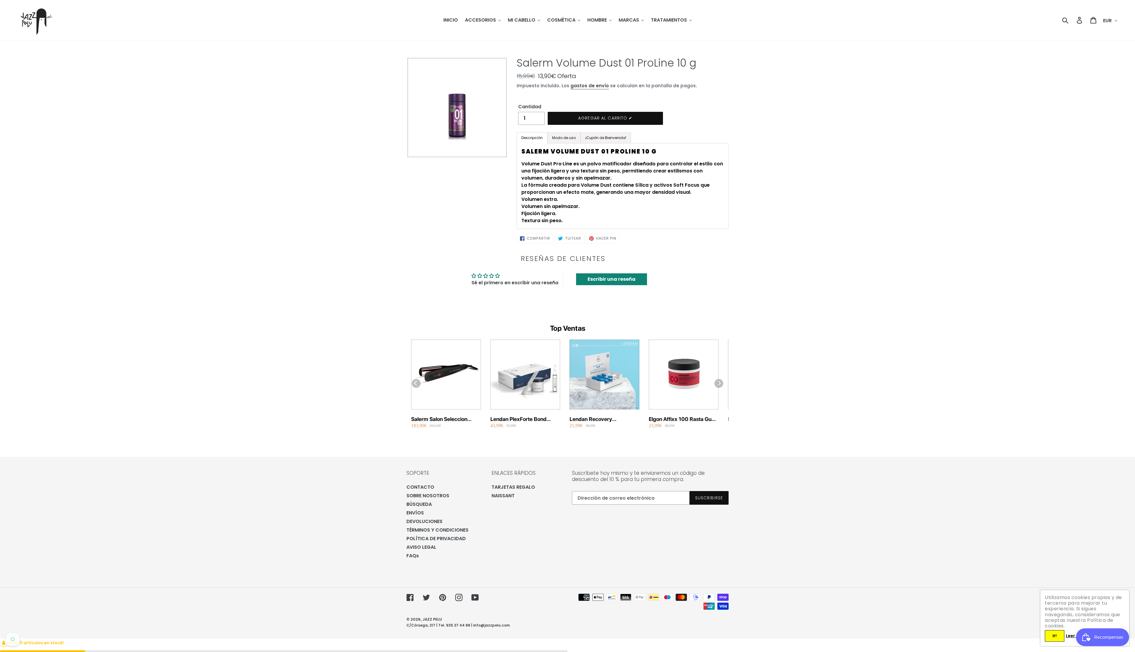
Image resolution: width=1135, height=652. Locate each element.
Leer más (1075, 636)
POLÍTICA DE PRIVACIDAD (436, 538)
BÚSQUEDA (419, 504)
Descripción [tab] (532, 137)
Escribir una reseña (611, 279)
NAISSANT (503, 495)
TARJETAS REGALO (513, 487)
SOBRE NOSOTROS (427, 495)
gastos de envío (589, 86)
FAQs (412, 555)
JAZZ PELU (432, 619)
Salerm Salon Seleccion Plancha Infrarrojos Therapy (445, 419)
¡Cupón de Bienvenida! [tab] (605, 137)
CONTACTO (420, 487)
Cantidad (529, 106)
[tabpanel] (623, 186)
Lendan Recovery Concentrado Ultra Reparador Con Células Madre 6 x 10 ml (597, 419)
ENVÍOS (415, 512)
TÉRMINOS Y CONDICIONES (437, 530)
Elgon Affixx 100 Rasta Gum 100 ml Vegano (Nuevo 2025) (682, 419)
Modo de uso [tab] (564, 137)
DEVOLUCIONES (424, 521)
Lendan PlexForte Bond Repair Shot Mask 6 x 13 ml (523, 419)
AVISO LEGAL (421, 547)
